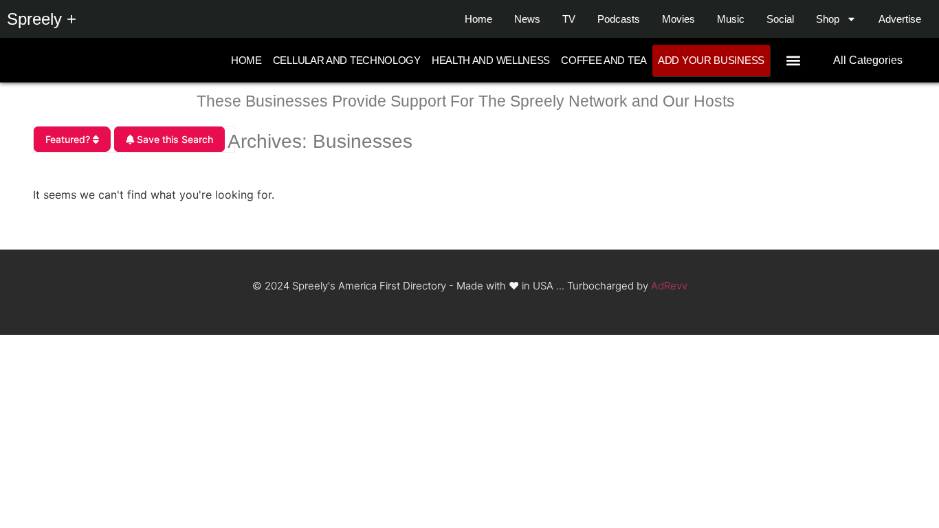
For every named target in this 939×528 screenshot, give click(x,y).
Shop (827, 19)
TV (568, 19)
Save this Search (173, 139)
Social (780, 19)
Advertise (900, 19)
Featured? (69, 139)
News (527, 19)
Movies (678, 19)
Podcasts (618, 19)
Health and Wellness (491, 60)
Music (730, 19)
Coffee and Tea (604, 60)
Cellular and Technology (347, 60)
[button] (793, 60)
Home (478, 19)
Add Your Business (711, 60)
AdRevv (669, 285)
